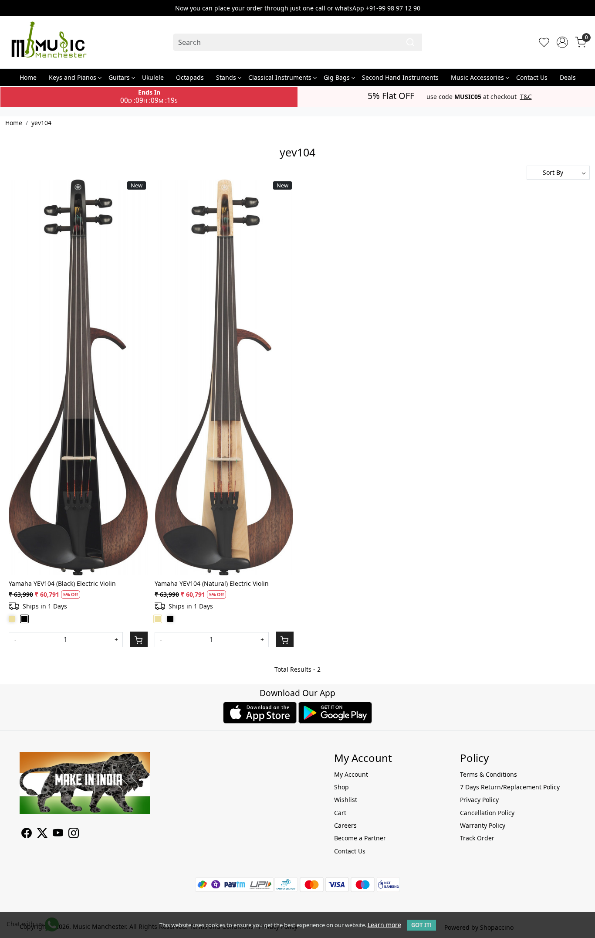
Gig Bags (337, 77)
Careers (345, 825)
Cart (340, 813)
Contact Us (532, 77)
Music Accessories (477, 77)
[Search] (410, 42)
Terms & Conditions (488, 774)
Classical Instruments (279, 77)
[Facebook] (27, 834)
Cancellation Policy (487, 813)
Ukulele (153, 77)
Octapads (190, 77)
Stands (226, 77)
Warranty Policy (482, 825)
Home (28, 77)
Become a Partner (360, 838)
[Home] (48, 42)
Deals (568, 77)
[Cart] (139, 639)
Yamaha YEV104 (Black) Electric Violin (62, 583)
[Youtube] (58, 834)
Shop (341, 787)
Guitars (119, 77)
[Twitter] (42, 834)
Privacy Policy (479, 799)
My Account (351, 774)
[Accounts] (562, 42)
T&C (526, 97)
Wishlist (345, 799)
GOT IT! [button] (421, 925)
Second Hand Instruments (400, 77)
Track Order (477, 838)
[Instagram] (74, 834)
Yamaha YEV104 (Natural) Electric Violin (212, 583)
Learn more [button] (384, 925)
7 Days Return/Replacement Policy (510, 787)
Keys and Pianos (72, 77)
